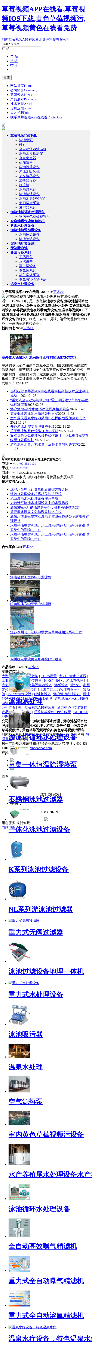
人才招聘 (19, 113)
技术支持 (21, 104)
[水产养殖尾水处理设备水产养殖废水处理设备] (19, 1164)
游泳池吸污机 (29, 171)
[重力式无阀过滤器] (24, 920)
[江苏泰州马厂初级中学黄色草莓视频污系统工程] (22, 629)
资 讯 (14, 61)
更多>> (58, 292)
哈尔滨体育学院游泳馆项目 (30, 604)
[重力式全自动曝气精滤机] (19, 1270)
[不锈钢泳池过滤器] (19, 789)
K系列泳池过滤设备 (39, 869)
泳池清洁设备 (29, 194)
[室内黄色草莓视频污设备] (19, 1124)
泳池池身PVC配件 (32, 198)
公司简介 (23, 90)
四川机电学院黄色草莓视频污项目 (36, 659)
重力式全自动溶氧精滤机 (46, 1315)
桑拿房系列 (27, 270)
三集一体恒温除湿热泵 (43, 764)
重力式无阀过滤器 (36, 932)
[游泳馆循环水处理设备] (19, 727)
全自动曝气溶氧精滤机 (27, 221)
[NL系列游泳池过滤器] (18, 899)
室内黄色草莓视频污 (34, 216)
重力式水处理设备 (36, 994)
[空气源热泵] (19, 1091)
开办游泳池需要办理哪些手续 (32, 426)
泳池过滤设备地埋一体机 (46, 971)
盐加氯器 (26, 162)
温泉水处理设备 (22, 284)
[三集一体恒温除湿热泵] (19, 754)
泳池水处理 (26, 701)
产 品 (14, 56)
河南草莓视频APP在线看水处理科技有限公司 (36, 39)
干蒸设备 (26, 257)
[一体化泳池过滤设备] (19, 819)
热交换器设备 (29, 176)
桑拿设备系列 (20, 252)
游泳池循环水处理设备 (27, 212)
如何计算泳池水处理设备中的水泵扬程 (39, 503)
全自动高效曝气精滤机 (43, 1246)
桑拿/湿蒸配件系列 (33, 279)
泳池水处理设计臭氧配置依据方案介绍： (41, 489)
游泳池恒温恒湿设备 (25, 230)
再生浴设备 (27, 266)
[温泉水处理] (19, 1057)
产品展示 (23, 99)
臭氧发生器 (27, 158)
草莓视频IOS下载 (23, 135)
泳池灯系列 (27, 189)
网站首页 (21, 86)
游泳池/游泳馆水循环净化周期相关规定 (39, 409)
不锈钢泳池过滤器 (36, 799)
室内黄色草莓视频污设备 (46, 1134)
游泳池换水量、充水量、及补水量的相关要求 (44, 444)
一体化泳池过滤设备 (39, 829)
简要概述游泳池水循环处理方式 (34, 413)
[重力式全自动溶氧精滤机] (19, 1305)
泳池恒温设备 (29, 234)
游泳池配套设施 (22, 243)
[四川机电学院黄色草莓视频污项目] (25, 656)
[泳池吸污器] (19, 1024)
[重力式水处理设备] (24, 983)
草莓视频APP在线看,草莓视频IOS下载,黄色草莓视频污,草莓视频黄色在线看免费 (43, 18)
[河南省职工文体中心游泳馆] (25, 574)
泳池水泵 (26, 140)
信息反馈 (20, 108)
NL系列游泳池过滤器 (41, 909)
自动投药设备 (29, 167)
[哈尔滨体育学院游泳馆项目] (25, 601)
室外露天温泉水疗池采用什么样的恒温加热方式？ (48, 418)
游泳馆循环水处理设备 (43, 737)
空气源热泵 (26, 1101)
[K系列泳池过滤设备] (17, 859)
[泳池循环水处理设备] (19, 1199)
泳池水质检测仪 (31, 153)
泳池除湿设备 (29, 239)
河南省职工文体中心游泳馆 (30, 577)
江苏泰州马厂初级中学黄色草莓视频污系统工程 (46, 632)
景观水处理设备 (22, 225)
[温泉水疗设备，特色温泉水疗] (32, 1327)
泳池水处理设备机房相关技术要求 (36, 494)
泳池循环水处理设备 (39, 1209)
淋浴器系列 (27, 207)
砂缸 (22, 144)
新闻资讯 (21, 95)
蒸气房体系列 (29, 275)
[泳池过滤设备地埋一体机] (19, 961)
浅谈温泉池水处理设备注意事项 (34, 498)
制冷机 (24, 185)
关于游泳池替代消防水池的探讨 (34, 431)
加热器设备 (27, 180)
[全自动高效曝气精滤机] (19, 1236)
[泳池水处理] (19, 691)
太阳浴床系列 (29, 203)
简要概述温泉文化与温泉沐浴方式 (36, 512)
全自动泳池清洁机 (32, 149)
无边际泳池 (19, 248)
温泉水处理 (26, 1067)
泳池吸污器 (26, 1034)
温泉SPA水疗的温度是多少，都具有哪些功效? (45, 507)
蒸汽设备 (26, 261)
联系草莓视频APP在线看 (36, 117)
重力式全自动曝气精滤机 (46, 1281)
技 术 (14, 65)
